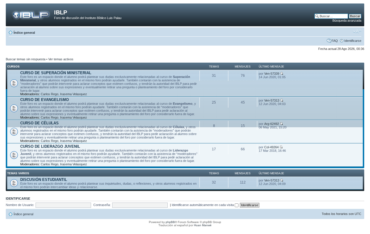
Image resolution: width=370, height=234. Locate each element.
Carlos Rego (49, 94)
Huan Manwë (203, 225)
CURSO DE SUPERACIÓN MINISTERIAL (55, 73)
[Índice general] (30, 14)
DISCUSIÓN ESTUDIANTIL (43, 179)
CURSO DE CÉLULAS (39, 123)
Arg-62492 (271, 124)
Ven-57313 (271, 100)
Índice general (24, 32)
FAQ (335, 40)
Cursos (13, 66)
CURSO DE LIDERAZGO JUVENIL (50, 146)
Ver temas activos (60, 59)
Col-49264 (271, 147)
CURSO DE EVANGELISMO (44, 100)
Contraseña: (102, 205)
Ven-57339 (271, 73)
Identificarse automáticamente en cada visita (203, 205)
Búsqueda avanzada (346, 20)
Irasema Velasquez (73, 94)
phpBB (170, 222)
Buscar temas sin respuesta (25, 59)
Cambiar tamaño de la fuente (357, 31)
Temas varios (18, 173)
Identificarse (352, 40)
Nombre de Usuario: (20, 205)
